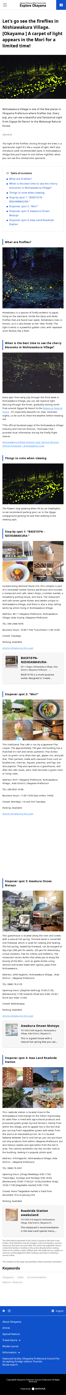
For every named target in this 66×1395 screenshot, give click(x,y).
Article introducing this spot (17, 648)
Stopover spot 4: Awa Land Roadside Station (31, 222)
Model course (10, 1346)
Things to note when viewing (27, 192)
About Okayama (11, 1321)
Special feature (11, 1334)
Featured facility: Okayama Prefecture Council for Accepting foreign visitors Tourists (31, 1360)
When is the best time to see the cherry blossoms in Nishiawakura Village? (33, 185)
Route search (10, 1364)
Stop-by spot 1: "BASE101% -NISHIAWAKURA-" (26, 199)
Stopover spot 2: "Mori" (23, 206)
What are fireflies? (20, 179)
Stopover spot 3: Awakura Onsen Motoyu (29, 213)
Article (6, 1328)
